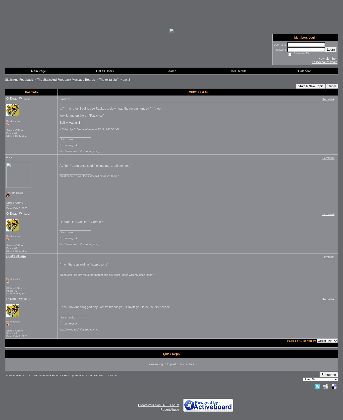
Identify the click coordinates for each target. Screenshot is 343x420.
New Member (327, 58)
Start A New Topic (311, 86)
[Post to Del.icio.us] (334, 386)
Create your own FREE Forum (158, 405)
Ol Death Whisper (18, 98)
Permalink (328, 99)
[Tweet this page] (317, 386)
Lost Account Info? (324, 62)
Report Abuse (169, 409)
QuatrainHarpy (16, 256)
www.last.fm (74, 122)
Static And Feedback (19, 79)
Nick (9, 157)
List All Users (105, 71)
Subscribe (328, 375)
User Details (238, 71)
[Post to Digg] (325, 386)
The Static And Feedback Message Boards (66, 79)
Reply (332, 86)
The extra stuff (108, 79)
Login (331, 49)
